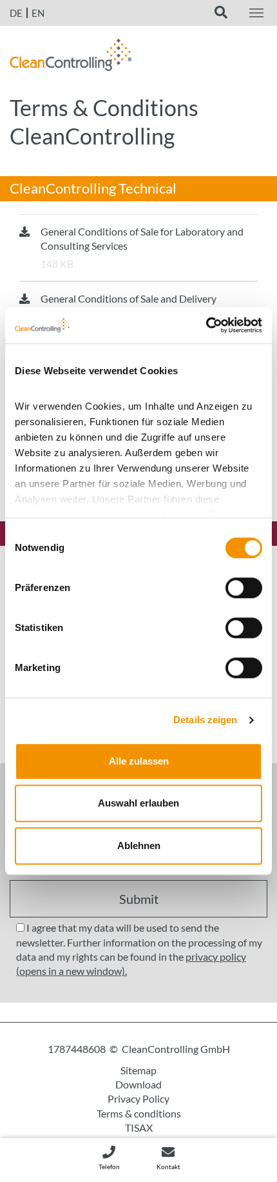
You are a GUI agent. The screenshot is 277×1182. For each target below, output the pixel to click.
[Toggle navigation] (256, 13)
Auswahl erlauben (138, 802)
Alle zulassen (139, 761)
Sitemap (138, 1070)
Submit (138, 899)
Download (138, 1084)
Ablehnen (138, 845)
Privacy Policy (138, 1098)
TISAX (139, 1127)
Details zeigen (205, 719)
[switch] (243, 587)
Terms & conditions (139, 1113)
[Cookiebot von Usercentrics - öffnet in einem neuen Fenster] (205, 325)
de (16, 13)
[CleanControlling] (71, 58)
